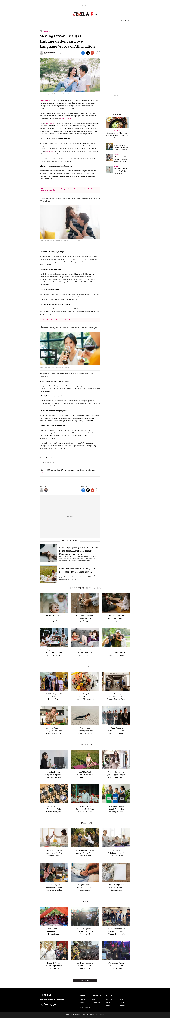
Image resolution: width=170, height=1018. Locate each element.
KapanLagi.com (123, 1005)
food (83, 20)
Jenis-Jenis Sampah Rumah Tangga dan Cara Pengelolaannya (116, 809)
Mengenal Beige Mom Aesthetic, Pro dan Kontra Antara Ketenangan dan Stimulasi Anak (116, 887)
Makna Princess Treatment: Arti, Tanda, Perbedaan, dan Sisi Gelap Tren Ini (78, 570)
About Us (82, 999)
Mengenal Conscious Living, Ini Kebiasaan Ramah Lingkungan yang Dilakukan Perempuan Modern (54, 730)
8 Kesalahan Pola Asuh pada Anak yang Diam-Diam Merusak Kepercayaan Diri (85, 853)
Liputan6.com (109, 999)
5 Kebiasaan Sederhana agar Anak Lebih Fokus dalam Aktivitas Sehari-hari (116, 853)
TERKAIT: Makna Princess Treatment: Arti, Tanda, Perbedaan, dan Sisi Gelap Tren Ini (65, 320)
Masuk (123, 20)
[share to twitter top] (88, 53)
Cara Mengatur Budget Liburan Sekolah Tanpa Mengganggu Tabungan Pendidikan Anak (85, 618)
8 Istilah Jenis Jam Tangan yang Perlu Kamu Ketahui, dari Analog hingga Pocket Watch (53, 809)
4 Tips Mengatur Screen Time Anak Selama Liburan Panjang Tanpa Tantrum (85, 652)
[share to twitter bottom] (88, 490)
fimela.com (77, 1014)
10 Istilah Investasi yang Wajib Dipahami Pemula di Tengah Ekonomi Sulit (54, 774)
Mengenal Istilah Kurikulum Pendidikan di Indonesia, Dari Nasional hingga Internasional (85, 809)
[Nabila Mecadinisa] (46, 490)
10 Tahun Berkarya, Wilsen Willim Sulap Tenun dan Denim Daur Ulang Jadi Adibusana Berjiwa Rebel (116, 730)
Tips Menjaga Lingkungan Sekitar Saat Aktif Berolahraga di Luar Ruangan (85, 730)
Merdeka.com (109, 1008)
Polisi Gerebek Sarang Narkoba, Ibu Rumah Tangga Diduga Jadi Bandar (116, 931)
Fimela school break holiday (85, 588)
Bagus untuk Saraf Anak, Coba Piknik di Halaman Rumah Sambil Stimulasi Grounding (54, 652)
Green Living (85, 666)
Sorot (86, 901)
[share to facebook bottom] (83, 490)
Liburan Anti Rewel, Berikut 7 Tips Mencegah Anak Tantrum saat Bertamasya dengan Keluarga (53, 618)
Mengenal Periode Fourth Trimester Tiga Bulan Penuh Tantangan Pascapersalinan (85, 887)
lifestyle (60, 20)
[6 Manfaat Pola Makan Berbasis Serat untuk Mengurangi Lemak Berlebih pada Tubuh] (109, 158)
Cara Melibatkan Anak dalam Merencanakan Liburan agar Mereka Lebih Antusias (116, 618)
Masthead (82, 1002)
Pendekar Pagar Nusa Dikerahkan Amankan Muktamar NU (85, 931)
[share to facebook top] (83, 53)
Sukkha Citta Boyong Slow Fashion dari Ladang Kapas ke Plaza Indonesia (116, 696)
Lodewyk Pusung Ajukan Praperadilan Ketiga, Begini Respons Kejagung (54, 965)
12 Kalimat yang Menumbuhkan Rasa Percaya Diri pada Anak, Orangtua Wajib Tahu (53, 887)
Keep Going (85, 980)
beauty (76, 20)
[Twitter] (50, 1004)
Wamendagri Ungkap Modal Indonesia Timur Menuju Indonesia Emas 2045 (116, 965)
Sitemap (94, 1004)
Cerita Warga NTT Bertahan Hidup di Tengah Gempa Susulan (54, 931)
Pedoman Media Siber (85, 1007)
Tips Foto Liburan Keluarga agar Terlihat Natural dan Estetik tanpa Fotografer (116, 652)
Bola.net (108, 1002)
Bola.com (122, 999)
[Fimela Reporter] (42, 53)
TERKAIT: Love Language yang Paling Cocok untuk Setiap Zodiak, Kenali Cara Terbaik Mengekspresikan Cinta (68, 189)
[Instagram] (46, 1004)
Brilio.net (122, 1002)
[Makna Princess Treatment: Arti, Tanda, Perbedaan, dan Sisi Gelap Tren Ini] (48, 573)
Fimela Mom (86, 823)
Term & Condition (96, 1002)
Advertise (82, 1004)
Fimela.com (108, 1005)
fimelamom (91, 20)
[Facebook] (41, 1004)
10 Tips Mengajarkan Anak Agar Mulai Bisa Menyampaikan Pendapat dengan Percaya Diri (54, 853)
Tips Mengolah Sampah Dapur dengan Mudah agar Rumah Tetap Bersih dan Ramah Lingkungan (85, 696)
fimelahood (101, 20)
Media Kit (94, 999)
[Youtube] (54, 1004)
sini (42, 473)
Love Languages (65, 118)
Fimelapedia (86, 744)
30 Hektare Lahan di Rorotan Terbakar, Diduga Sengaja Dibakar (85, 965)
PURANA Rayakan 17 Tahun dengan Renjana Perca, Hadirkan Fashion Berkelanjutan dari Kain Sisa (54, 696)
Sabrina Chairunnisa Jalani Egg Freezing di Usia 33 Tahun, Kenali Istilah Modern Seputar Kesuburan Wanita (116, 774)
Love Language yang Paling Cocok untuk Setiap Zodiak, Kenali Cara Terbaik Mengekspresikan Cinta (78, 550)
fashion (69, 20)
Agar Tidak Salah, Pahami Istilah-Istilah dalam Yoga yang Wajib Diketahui (85, 774)
